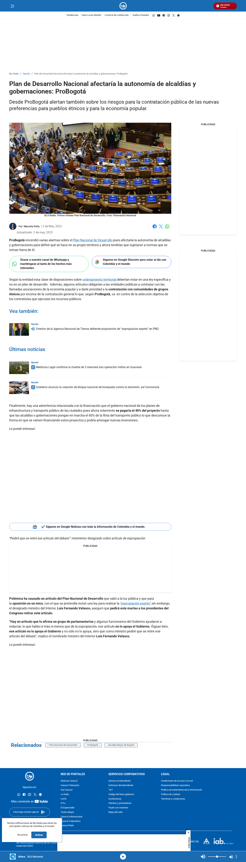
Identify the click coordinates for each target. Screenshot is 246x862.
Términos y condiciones (173, 799)
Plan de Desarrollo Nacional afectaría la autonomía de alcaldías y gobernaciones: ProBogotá (81, 74)
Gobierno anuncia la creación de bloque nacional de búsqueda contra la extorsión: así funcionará (97, 387)
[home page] (123, 6)
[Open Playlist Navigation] (236, 856)
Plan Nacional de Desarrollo (93, 240)
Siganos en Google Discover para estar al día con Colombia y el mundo (134, 262)
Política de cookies (170, 794)
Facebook (154, 228)
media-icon (123, 856)
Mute (203, 856)
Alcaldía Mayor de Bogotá (121, 745)
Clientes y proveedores (119, 803)
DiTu (63, 803)
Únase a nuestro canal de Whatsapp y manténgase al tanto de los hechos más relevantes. (46, 264)
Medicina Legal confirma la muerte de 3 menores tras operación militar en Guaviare (89, 367)
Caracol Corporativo (70, 821)
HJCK (63, 799)
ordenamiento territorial (99, 279)
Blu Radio (14, 74)
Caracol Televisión (70, 785)
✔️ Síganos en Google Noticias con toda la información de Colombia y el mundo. (93, 526)
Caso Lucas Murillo (91, 15)
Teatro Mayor (67, 812)
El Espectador (68, 808)
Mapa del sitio (115, 812)
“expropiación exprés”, (136, 603)
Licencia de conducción (117, 15)
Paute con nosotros (118, 808)
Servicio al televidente (119, 781)
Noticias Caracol (69, 781)
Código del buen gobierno (121, 794)
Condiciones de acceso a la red (177, 781)
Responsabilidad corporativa (175, 785)
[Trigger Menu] (12, 6)
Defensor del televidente (120, 785)
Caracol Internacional (71, 817)
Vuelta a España (140, 15)
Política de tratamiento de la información (181, 790)
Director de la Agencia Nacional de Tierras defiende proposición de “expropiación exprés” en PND (97, 329)
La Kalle (65, 794)
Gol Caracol (66, 790)
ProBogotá (92, 745)
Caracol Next (67, 826)
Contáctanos (114, 799)
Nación (26, 74)
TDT (110, 790)
